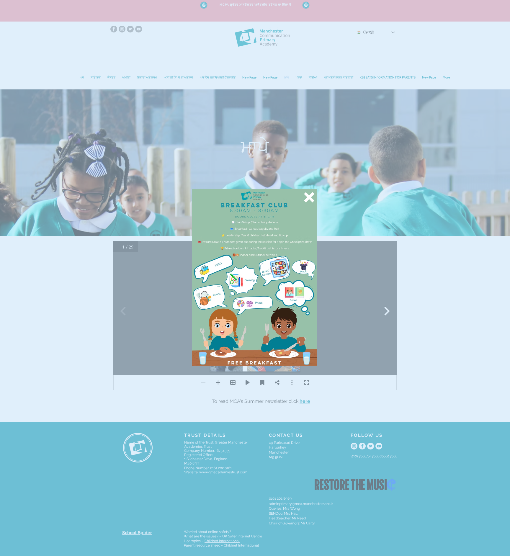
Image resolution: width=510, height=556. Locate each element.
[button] (309, 197)
